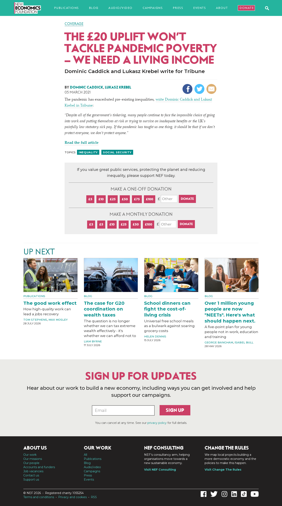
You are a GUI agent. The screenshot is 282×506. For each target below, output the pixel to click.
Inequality (88, 152)
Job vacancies (33, 471)
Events (199, 8)
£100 (149, 199)
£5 (90, 199)
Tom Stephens (35, 319)
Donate (246, 8)
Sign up (175, 410)
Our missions (32, 459)
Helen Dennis (155, 336)
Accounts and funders (39, 467)
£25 (113, 199)
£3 (91, 224)
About (222, 8)
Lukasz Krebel (118, 87)
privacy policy (157, 423)
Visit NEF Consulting (160, 469)
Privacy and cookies (72, 497)
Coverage (74, 24)
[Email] (211, 89)
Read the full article (81, 143)
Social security (117, 152)
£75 (137, 199)
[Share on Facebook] (187, 89)
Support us (31, 479)
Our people (31, 463)
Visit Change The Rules (223, 469)
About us (35, 448)
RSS (94, 497)
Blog (93, 8)
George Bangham (219, 342)
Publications (66, 8)
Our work (30, 455)
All (85, 455)
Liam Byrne (93, 341)
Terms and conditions (38, 497)
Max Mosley (58, 319)
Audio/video (120, 8)
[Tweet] (199, 89)
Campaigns (153, 8)
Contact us (31, 475)
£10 (101, 199)
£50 (125, 199)
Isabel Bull (244, 342)
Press (178, 8)
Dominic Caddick (86, 87)
